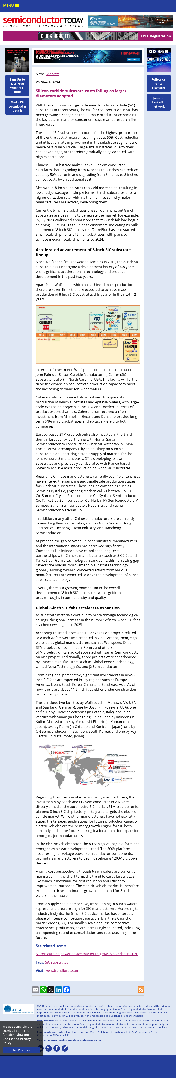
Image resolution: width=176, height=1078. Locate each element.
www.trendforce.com (62, 970)
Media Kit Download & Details (17, 106)
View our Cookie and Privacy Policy (17, 1039)
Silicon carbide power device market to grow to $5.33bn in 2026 (87, 954)
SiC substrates (56, 962)
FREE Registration (156, 36)
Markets (52, 74)
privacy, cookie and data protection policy (74, 1040)
